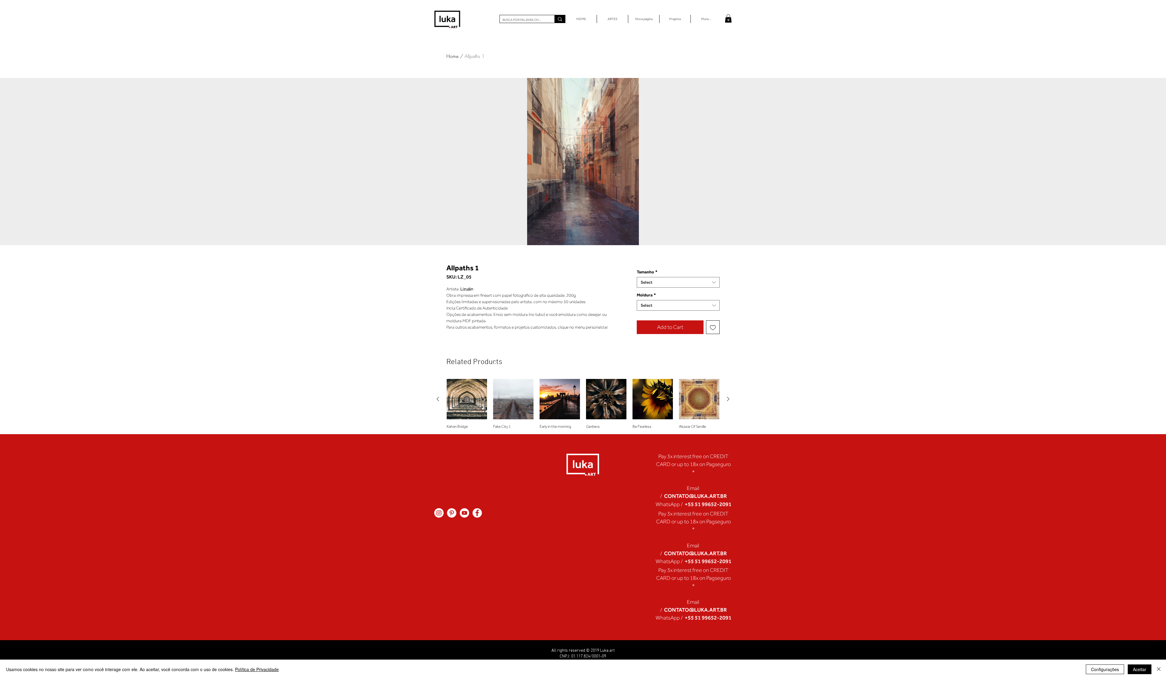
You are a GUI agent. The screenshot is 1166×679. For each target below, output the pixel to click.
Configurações (1105, 669)
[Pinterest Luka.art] (451, 513)
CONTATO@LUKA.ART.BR (695, 496)
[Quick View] (467, 399)
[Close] (1158, 669)
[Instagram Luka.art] (439, 513)
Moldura (646, 294)
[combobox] (678, 282)
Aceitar (1139, 669)
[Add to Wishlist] (713, 327)
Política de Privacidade (257, 669)
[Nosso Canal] (464, 513)
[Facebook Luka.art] (477, 513)
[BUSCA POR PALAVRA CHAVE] (559, 19)
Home (452, 56)
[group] (583, 404)
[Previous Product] (438, 399)
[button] (728, 18)
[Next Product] (728, 399)
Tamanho (647, 271)
